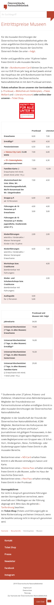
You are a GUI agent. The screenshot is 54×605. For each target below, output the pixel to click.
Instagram (10, 574)
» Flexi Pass (26, 478)
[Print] (49, 601)
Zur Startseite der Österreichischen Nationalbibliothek (27, 596)
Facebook (9, 568)
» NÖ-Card (26, 457)
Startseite (4, 531)
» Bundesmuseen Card (20, 67)
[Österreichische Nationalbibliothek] (14, 6)
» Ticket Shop (16, 98)
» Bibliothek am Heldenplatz (28, 91)
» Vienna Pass (27, 468)
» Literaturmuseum (23, 94)
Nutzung (27, 593)
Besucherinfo (16, 531)
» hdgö (31, 51)
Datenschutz (27, 590)
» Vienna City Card (12, 152)
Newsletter (10, 561)
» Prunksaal (7, 91)
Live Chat (40, 601)
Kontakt (8, 540)
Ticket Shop (10, 547)
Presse (8, 554)
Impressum (27, 588)
